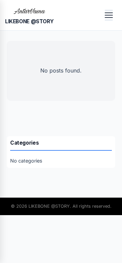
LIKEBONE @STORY (29, 21)
